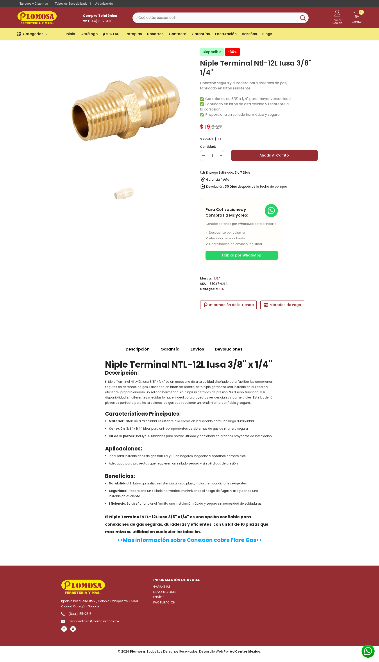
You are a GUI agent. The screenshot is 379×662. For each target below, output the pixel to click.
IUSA (217, 278)
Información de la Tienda (231, 304)
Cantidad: (208, 146)
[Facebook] (64, 629)
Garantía (170, 349)
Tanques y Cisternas (34, 3)
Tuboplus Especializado (71, 3)
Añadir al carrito (274, 155)
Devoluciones (228, 349)
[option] (124, 109)
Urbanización (104, 3)
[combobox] (214, 17)
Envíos (197, 349)
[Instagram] (73, 629)
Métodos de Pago (285, 304)
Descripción (138, 349)
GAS (222, 289)
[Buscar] (220, 17)
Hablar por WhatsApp (241, 255)
